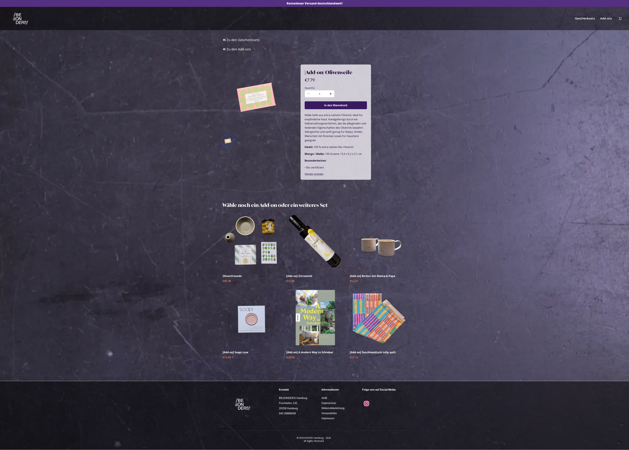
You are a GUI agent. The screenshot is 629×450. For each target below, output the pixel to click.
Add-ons (606, 18)
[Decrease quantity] (308, 93)
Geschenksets (585, 18)
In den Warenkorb (335, 105)
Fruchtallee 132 (288, 403)
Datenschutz (329, 403)
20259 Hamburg (288, 408)
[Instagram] (366, 403)
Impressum (328, 418)
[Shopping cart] (620, 18)
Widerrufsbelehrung (333, 408)
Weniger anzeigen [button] (314, 173)
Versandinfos (329, 413)
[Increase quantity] (330, 93)
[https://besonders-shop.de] (20, 18)
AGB (324, 398)
